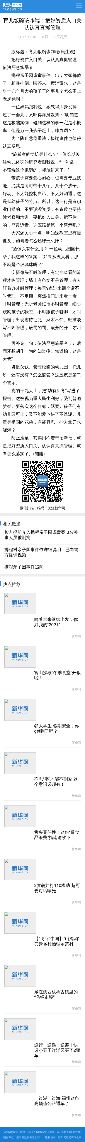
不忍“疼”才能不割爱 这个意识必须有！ (56, 781)
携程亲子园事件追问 (24, 567)
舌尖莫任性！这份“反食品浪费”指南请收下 (56, 834)
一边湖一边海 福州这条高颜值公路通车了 (56, 1100)
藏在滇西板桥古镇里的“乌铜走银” (56, 994)
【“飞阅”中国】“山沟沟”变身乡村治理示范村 (57, 941)
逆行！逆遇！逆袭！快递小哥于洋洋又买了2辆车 (57, 1050)
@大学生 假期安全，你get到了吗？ (56, 728)
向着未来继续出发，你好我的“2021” (56, 622)
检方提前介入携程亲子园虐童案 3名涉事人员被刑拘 (41, 534)
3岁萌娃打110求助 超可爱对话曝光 (57, 888)
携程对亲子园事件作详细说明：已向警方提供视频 (41, 552)
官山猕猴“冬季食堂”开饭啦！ (57, 675)
